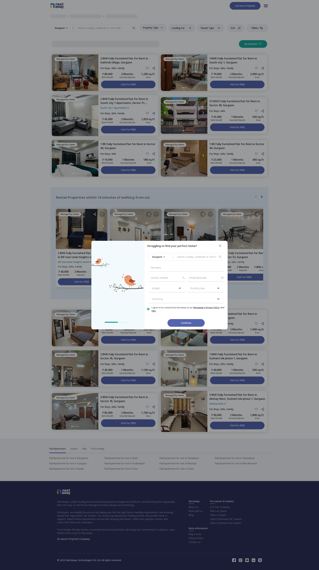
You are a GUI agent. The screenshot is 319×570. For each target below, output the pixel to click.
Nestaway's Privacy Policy (206, 307)
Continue (186, 322)
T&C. (153, 310)
